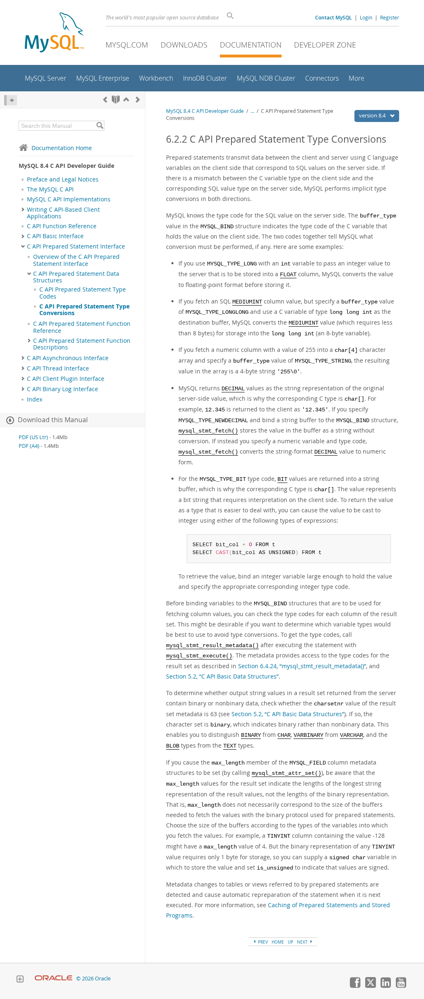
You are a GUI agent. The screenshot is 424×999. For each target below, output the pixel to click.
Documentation (251, 45)
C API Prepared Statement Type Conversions (84, 310)
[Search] (99, 125)
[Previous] (105, 99)
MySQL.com (127, 45)
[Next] (138, 99)
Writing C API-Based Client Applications (63, 213)
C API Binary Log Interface (62, 389)
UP (290, 942)
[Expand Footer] (19, 980)
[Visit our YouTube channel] (400, 986)
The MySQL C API (50, 189)
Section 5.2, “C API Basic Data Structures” (222, 676)
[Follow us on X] (370, 986)
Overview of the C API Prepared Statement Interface (76, 260)
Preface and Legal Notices (63, 179)
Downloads (184, 45)
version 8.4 (373, 115)
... (252, 111)
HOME (278, 942)
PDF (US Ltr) (33, 437)
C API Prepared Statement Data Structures (76, 277)
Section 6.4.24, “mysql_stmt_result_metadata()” (302, 666)
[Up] (126, 99)
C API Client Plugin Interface (65, 378)
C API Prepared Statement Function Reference (81, 327)
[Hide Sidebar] (10, 100)
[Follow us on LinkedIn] (385, 986)
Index (34, 399)
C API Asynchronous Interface (67, 358)
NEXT (303, 942)
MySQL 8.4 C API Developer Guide (205, 111)
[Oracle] (53, 978)
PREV (262, 942)
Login (366, 17)
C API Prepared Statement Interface (76, 246)
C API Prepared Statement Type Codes (82, 293)
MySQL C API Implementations (69, 199)
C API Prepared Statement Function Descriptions (81, 344)
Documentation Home (61, 148)
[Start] (116, 99)
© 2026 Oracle (93, 978)
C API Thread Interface (58, 368)
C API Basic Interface (55, 236)
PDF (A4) (29, 445)
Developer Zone (325, 45)
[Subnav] (23, 210)
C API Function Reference (61, 226)
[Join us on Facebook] (354, 986)
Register (389, 17)
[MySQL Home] (54, 33)
